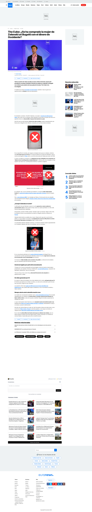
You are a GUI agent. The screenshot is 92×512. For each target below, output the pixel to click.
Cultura (47, 5)
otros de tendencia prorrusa (42, 295)
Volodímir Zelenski (31, 336)
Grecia (46, 466)
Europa (22, 5)
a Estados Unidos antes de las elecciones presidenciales (42, 198)
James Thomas (18, 73)
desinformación (19, 336)
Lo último (17, 5)
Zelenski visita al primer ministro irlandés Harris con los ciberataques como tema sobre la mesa (33, 326)
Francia (56, 463)
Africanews (27, 493)
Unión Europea (48, 463)
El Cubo (21, 28)
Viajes (38, 5)
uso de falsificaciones (43, 268)
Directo (83, 5)
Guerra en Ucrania (49, 457)
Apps (26, 490)
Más (37, 479)
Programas (17, 497)
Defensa (53, 466)
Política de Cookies (40, 488)
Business (33, 5)
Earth (51, 5)
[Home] (8, 28)
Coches (47, 336)
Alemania (39, 466)
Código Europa (16, 28)
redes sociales (45, 460)
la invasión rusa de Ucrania (31, 89)
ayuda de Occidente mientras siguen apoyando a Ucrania (33, 193)
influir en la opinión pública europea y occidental (32, 303)
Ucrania (36, 460)
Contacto (38, 493)
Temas (16, 479)
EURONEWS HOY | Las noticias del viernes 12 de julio (25, 329)
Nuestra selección (71, 82)
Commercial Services (40, 483)
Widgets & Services (29, 492)
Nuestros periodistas (19, 498)
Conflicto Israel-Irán (37, 457)
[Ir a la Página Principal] (10, 5)
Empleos (37, 494)
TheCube (40, 336)
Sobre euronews (39, 481)
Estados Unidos (37, 463)
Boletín (26, 483)
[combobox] (51, 2)
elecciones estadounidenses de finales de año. (32, 310)
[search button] (45, 2)
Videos (60, 5)
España (57, 457)
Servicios (27, 479)
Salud (55, 5)
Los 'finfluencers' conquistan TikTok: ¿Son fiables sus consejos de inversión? (30, 332)
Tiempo (26, 485)
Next (42, 5)
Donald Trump (54, 460)
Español (8, 1)
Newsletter (50, 487)
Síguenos (27, 488)
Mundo (27, 5)
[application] (35, 55)
